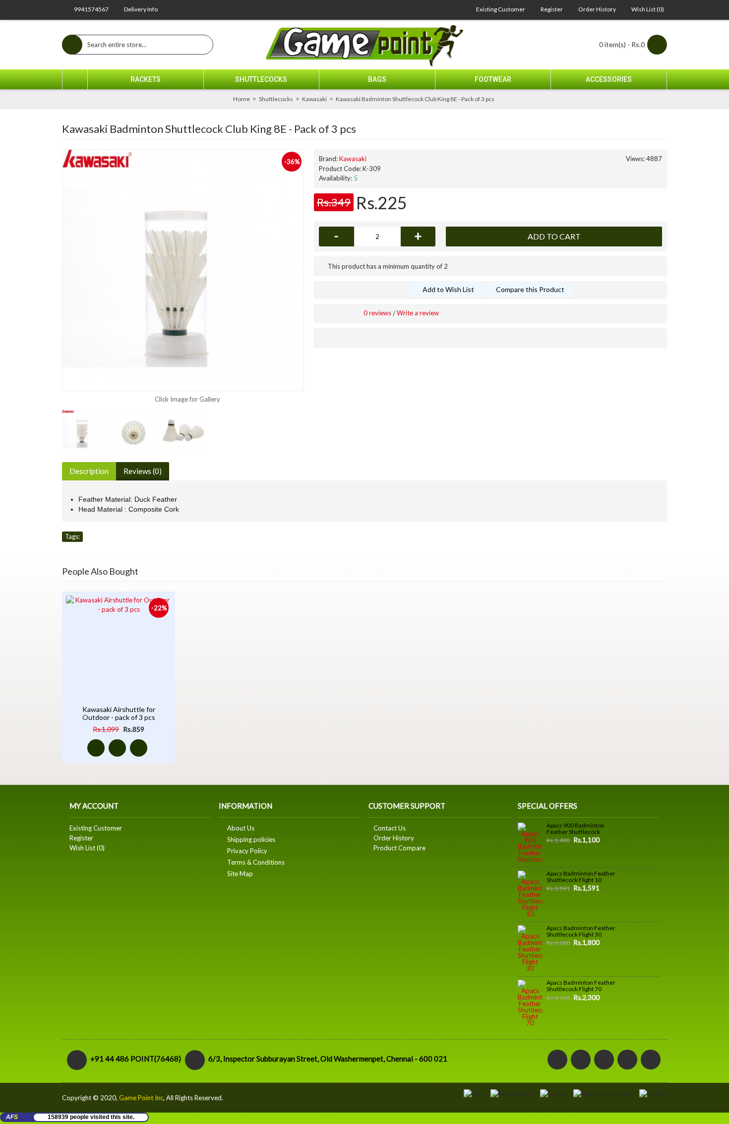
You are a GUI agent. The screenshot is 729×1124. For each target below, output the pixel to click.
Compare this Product (530, 289)
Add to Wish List (448, 289)
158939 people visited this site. (91, 1117)
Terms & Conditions (256, 862)
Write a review (418, 313)
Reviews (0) (142, 471)
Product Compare (399, 848)
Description (89, 471)
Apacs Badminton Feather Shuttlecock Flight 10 (581, 877)
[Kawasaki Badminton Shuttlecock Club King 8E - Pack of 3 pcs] (183, 270)
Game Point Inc (141, 1098)
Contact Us (389, 828)
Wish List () (87, 848)
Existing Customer (95, 828)
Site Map (240, 874)
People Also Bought (100, 571)
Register (81, 838)
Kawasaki (352, 159)
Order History (393, 838)
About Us (240, 828)
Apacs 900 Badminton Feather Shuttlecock (576, 828)
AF (12, 1117)
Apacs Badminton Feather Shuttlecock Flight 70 (581, 986)
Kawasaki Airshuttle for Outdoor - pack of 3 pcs (118, 713)
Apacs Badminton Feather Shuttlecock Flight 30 (581, 931)
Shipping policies (251, 839)
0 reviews (377, 313)
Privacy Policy (247, 851)
